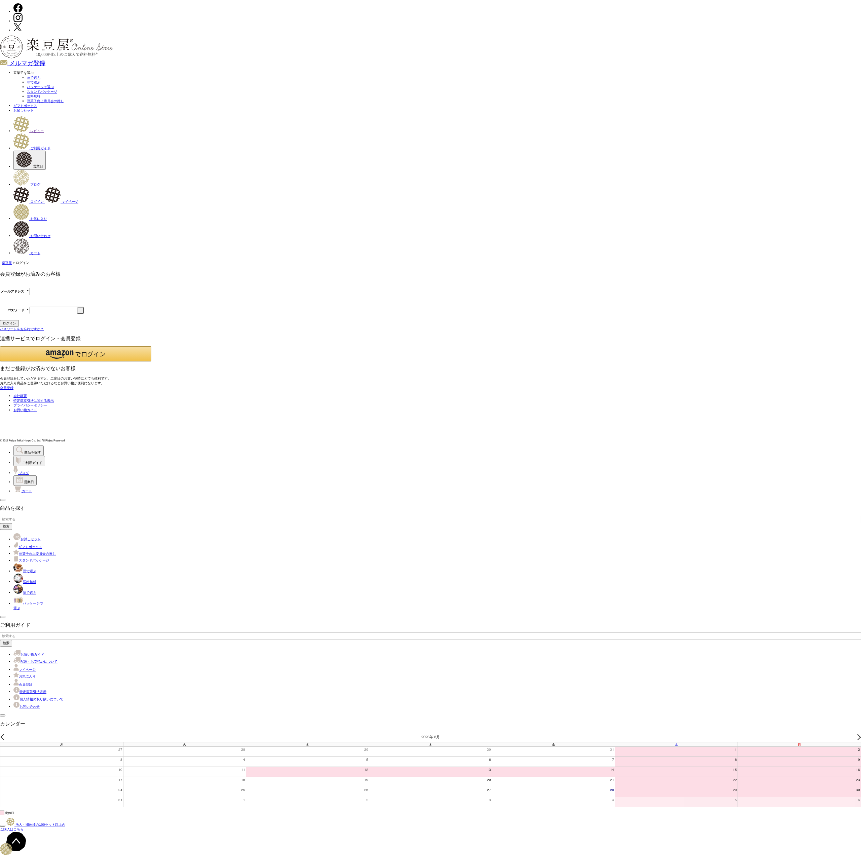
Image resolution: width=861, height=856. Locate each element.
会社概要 (20, 396)
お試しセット (23, 110)
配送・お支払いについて (39, 661)
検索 (6, 526)
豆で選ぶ (33, 77)
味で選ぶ (33, 82)
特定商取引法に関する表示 (33, 400)
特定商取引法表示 (33, 692)
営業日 (37, 166)
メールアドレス (15, 291)
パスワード (18, 310)
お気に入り (38, 219)
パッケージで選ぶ (40, 87)
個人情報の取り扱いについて (41, 699)
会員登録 (25, 684)
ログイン (37, 201)
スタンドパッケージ (42, 91)
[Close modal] (2, 500)
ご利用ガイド (39, 148)
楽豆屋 (7, 263)
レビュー (36, 131)
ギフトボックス (25, 106)
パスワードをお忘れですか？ (22, 329)
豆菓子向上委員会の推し (45, 101)
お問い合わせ (39, 236)
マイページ (69, 201)
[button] (75, 353)
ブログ (34, 184)
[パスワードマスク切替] (80, 310)
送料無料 (33, 96)
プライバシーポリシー (30, 405)
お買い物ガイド (25, 410)
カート (34, 253)
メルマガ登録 (26, 63)
